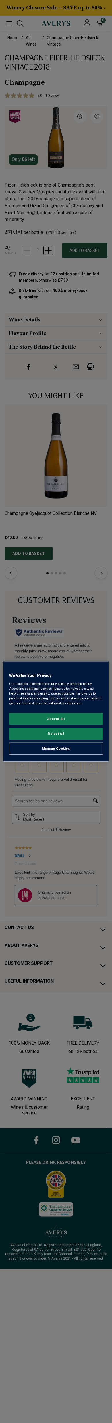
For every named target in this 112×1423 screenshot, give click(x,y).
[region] (56, 711)
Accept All (56, 719)
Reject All (56, 733)
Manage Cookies (56, 748)
